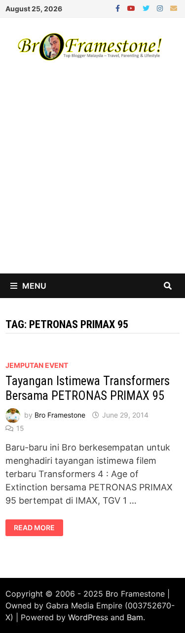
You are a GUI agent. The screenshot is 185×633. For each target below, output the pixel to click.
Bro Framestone (60, 415)
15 (20, 428)
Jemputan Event (36, 365)
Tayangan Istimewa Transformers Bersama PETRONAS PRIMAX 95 (87, 388)
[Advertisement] (92, 176)
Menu (34, 286)
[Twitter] (147, 7)
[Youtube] (132, 7)
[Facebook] (119, 7)
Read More (38, 527)
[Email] (174, 7)
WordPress (88, 617)
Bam (135, 617)
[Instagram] (161, 7)
